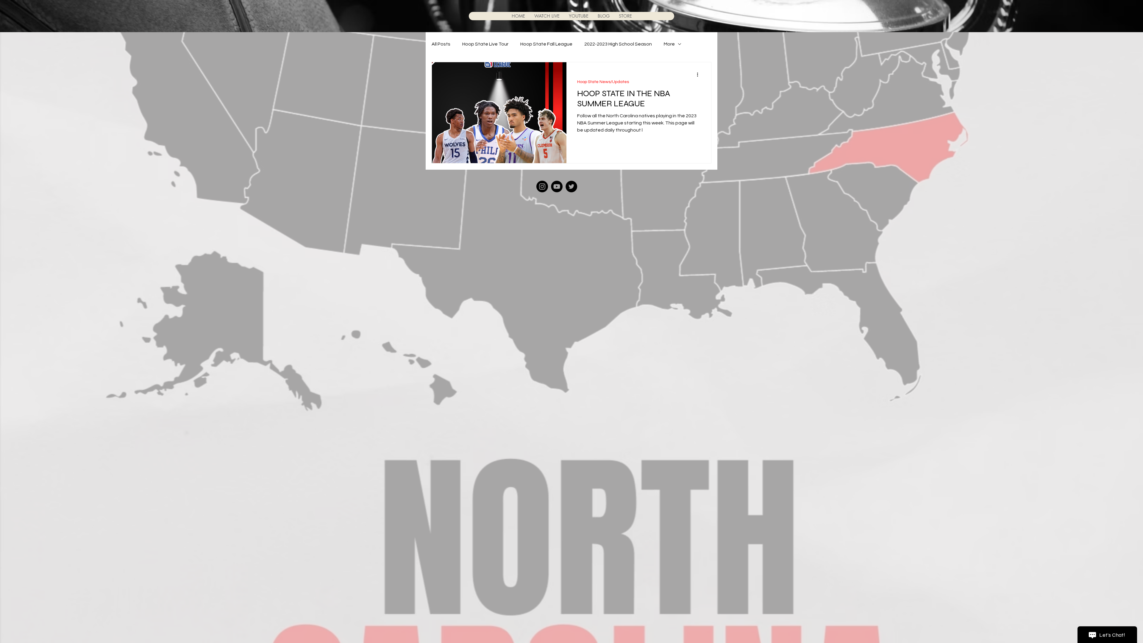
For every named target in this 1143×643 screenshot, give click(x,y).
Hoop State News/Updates (603, 82)
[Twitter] (571, 186)
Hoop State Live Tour (485, 44)
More (669, 44)
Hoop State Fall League (546, 44)
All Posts (441, 44)
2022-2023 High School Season (618, 44)
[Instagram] (542, 186)
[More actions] (699, 74)
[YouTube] (557, 186)
